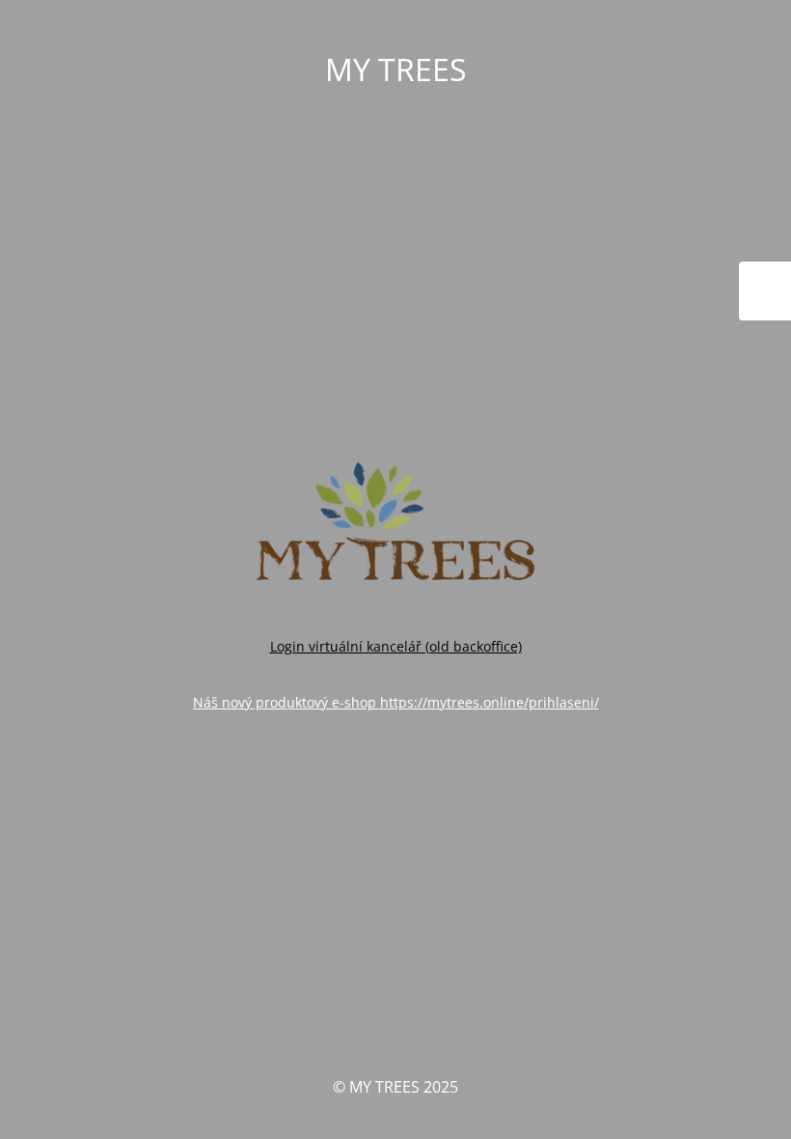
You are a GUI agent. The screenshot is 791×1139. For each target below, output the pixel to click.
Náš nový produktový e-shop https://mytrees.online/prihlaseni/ (396, 702)
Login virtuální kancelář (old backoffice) (396, 646)
